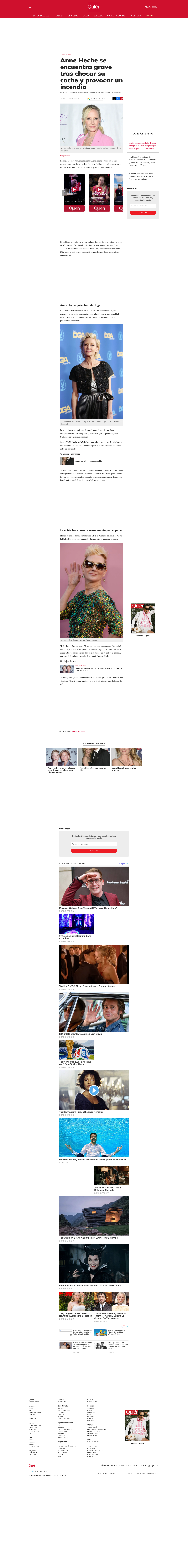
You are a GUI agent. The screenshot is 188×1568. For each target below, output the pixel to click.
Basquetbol (62, 1431)
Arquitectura (92, 1433)
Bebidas (31, 1423)
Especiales (62, 1401)
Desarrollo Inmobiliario (96, 1429)
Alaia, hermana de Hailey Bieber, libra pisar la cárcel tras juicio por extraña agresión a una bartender (142, 145)
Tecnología (62, 1452)
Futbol (60, 1425)
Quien (149, 1466)
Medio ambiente (92, 1442)
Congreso (91, 1412)
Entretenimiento (64, 1410)
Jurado (31, 1433)
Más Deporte (62, 1433)
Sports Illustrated (65, 1423)
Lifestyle (61, 1435)
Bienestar (32, 1429)
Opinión (61, 1399)
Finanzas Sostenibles (95, 1450)
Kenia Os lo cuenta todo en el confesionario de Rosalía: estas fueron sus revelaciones (141, 176)
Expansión (62, 1442)
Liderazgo (32, 1455)
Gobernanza (92, 1446)
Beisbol (61, 1427)
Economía (61, 1448)
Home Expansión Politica (67, 1446)
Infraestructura (93, 1431)
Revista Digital (151, 7)
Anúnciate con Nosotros (146, 1473)
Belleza (98, 15)
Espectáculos (41, 15)
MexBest (32, 1419)
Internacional (63, 1450)
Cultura (136, 15)
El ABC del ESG (92, 1454)
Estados (90, 1416)
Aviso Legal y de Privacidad (107, 1473)
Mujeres (32, 1450)
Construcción (92, 1427)
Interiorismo (92, 1435)
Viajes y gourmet (117, 15)
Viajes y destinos (35, 1425)
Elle (30, 1437)
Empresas (61, 1444)
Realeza (58, 15)
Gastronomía (34, 1421)
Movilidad (91, 1448)
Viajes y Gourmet (35, 1412)
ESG (59, 1456)
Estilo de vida (34, 1446)
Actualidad (33, 1452)
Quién (31, 1399)
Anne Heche (96, 160)
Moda (86, 15)
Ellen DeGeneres (99, 535)
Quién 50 (149, 16)
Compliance (127, 1473)
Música (60, 1416)
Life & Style (63, 1406)
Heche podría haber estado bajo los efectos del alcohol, (96, 442)
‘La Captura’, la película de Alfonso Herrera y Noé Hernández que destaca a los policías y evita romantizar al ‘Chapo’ (142, 161)
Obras (60, 1454)
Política (90, 1406)
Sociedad (90, 1420)
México (89, 1410)
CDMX (89, 1414)
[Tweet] (114, 98)
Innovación (91, 1452)
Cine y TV (61, 1414)
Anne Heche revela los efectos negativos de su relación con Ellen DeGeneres (99, 669)
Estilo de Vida (34, 1431)
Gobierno (90, 1408)
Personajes (33, 1427)
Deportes (61, 1412)
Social (89, 1444)
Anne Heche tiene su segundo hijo (89, 461)
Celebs (31, 1444)
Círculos (73, 15)
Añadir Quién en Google (97, 98)
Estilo (60, 1408)
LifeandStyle (92, 1401)
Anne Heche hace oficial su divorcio (124, 769)
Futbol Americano (65, 1429)
